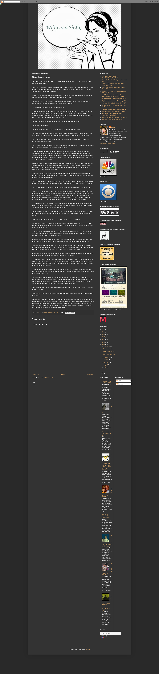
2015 (103, 329)
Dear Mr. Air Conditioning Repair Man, (105, 516)
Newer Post (35, 374)
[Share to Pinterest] (74, 313)
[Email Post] (62, 312)
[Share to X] (70, 313)
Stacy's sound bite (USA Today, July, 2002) (114, 109)
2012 (103, 337)
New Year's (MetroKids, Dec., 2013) (112, 119)
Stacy (113, 127)
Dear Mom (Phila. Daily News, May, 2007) (114, 103)
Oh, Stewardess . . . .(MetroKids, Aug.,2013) (114, 101)
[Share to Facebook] (72, 313)
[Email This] (66, 313)
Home (63, 374)
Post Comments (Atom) (46, 377)
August (106, 365)
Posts (119, 380)
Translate (107, 638)
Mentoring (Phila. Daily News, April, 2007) (114, 98)
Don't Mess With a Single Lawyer (106, 381)
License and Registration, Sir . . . (107, 433)
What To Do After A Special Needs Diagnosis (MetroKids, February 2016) (113, 95)
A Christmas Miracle (109, 351)
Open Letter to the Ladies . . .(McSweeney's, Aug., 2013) (110, 76)
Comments (121, 384)
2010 (103, 342)
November (107, 357)
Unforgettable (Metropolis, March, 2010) (113, 111)
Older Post (90, 374)
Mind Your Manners (109, 354)
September (107, 362)
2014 (103, 332)
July (105, 367)
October (106, 360)
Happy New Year (108, 349)
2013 (103, 334)
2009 (103, 344)
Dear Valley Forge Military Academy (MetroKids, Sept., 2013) (112, 114)
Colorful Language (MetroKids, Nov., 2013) (114, 117)
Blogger (87, 649)
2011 (103, 339)
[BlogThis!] (68, 313)
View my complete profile (107, 143)
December (107, 347)
